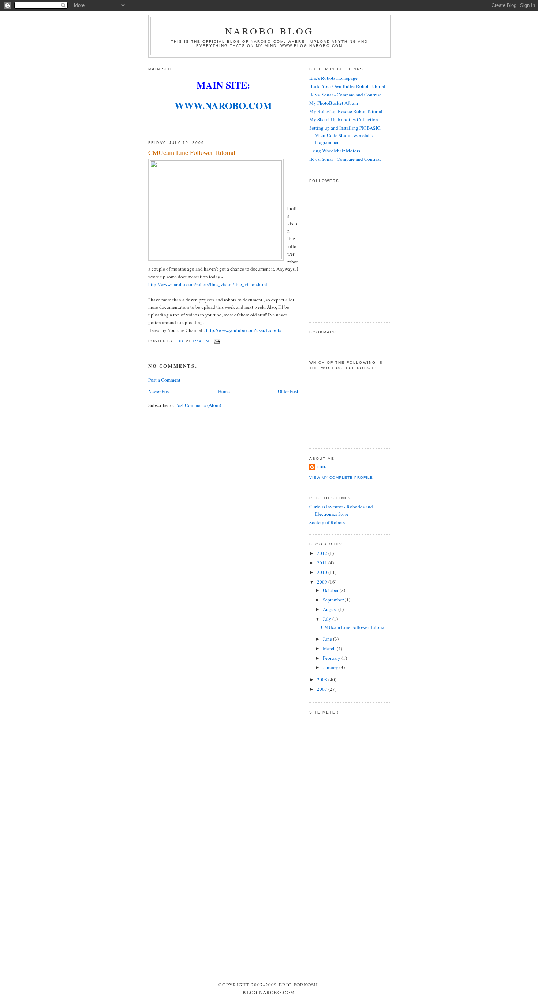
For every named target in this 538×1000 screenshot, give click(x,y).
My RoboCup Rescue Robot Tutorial (345, 111)
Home (224, 391)
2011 (322, 562)
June (328, 639)
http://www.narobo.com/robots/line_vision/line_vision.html (207, 284)
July (327, 618)
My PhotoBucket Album (333, 103)
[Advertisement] (342, 285)
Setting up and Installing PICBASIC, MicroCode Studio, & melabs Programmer (345, 135)
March (330, 648)
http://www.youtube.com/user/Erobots (243, 330)
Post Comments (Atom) (198, 405)
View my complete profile (341, 477)
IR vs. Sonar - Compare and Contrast (345, 94)
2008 (322, 679)
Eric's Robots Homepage (333, 78)
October (331, 590)
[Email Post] (216, 341)
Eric (322, 467)
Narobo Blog (269, 31)
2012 (322, 553)
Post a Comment (164, 380)
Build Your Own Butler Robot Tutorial (347, 86)
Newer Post (159, 391)
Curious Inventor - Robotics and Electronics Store (341, 510)
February (332, 658)
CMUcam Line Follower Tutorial (353, 627)
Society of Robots (327, 522)
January (331, 667)
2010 (322, 572)
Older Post (288, 391)
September (334, 599)
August (330, 609)
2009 (322, 581)
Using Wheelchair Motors (334, 150)
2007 (322, 689)
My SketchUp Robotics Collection (343, 119)
